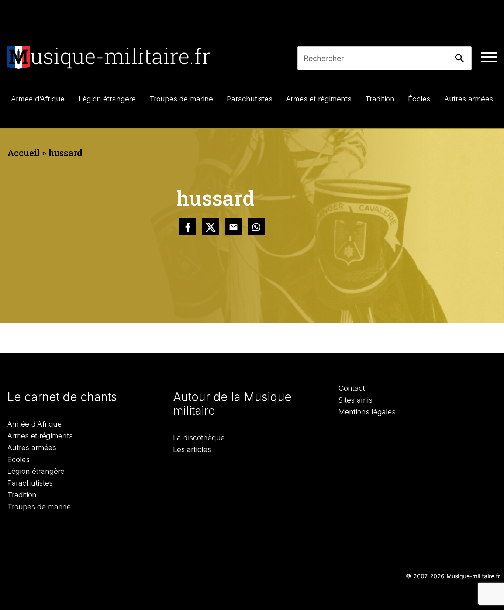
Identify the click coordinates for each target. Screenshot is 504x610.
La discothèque (199, 437)
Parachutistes (30, 483)
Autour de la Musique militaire (232, 404)
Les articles (192, 449)
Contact (351, 388)
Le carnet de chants (62, 397)
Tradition (22, 494)
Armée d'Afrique (34, 424)
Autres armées (31, 447)
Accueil (23, 153)
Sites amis (355, 400)
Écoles (18, 459)
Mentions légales (367, 411)
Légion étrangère (36, 471)
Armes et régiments (40, 435)
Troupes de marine (39, 506)
